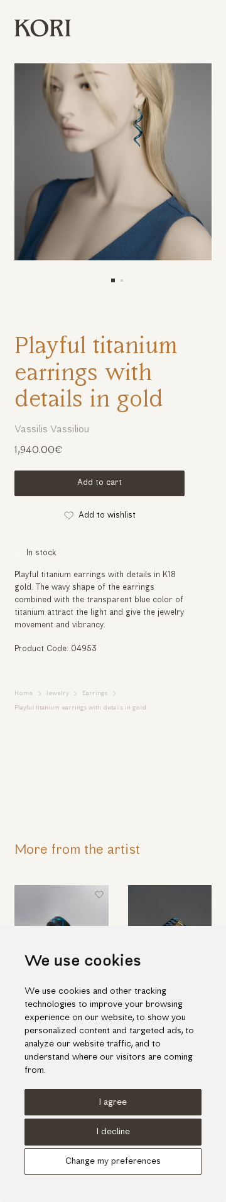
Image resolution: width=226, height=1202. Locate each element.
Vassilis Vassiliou (51, 430)
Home (23, 693)
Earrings (94, 693)
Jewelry (57, 693)
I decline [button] (113, 1132)
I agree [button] (113, 1102)
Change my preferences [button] (113, 1161)
